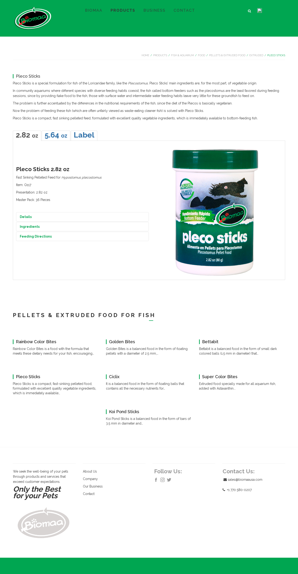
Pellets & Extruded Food (227, 55)
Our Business (93, 486)
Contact (89, 494)
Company (90, 479)
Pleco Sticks (28, 376)
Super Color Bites (219, 376)
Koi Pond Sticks (124, 411)
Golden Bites (122, 341)
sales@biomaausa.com (245, 479)
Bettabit (210, 341)
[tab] (27, 136)
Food (201, 55)
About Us (90, 471)
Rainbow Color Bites (36, 341)
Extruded (256, 55)
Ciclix (114, 376)
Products (160, 55)
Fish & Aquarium (182, 55)
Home (145, 55)
